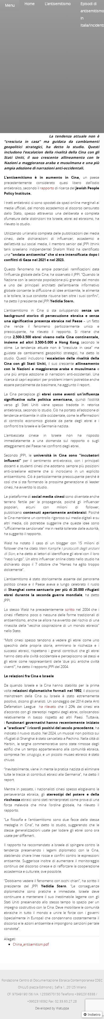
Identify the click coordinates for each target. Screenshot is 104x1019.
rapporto (47, 188)
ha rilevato (48, 706)
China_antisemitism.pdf (31, 944)
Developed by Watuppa (52, 1008)
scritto (70, 609)
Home (30, 3)
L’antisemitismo (58, 3)
